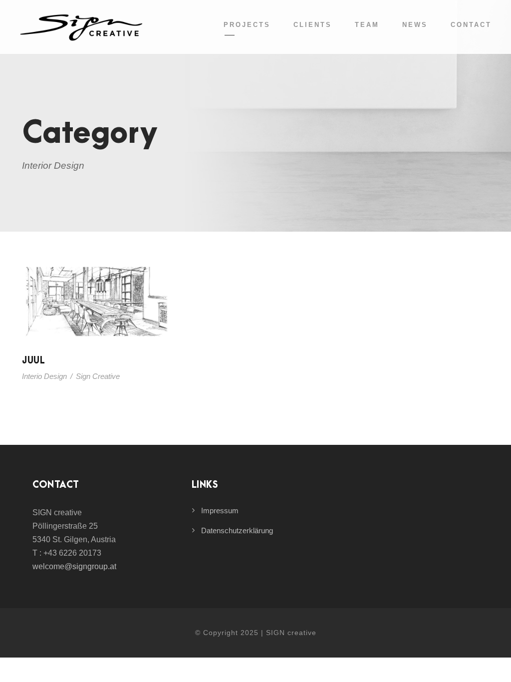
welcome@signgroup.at (74, 566)
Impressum (220, 510)
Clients (312, 24)
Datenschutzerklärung (237, 530)
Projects (247, 24)
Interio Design (44, 376)
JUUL (33, 360)
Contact (471, 24)
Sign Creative (98, 376)
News (415, 24)
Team (367, 24)
